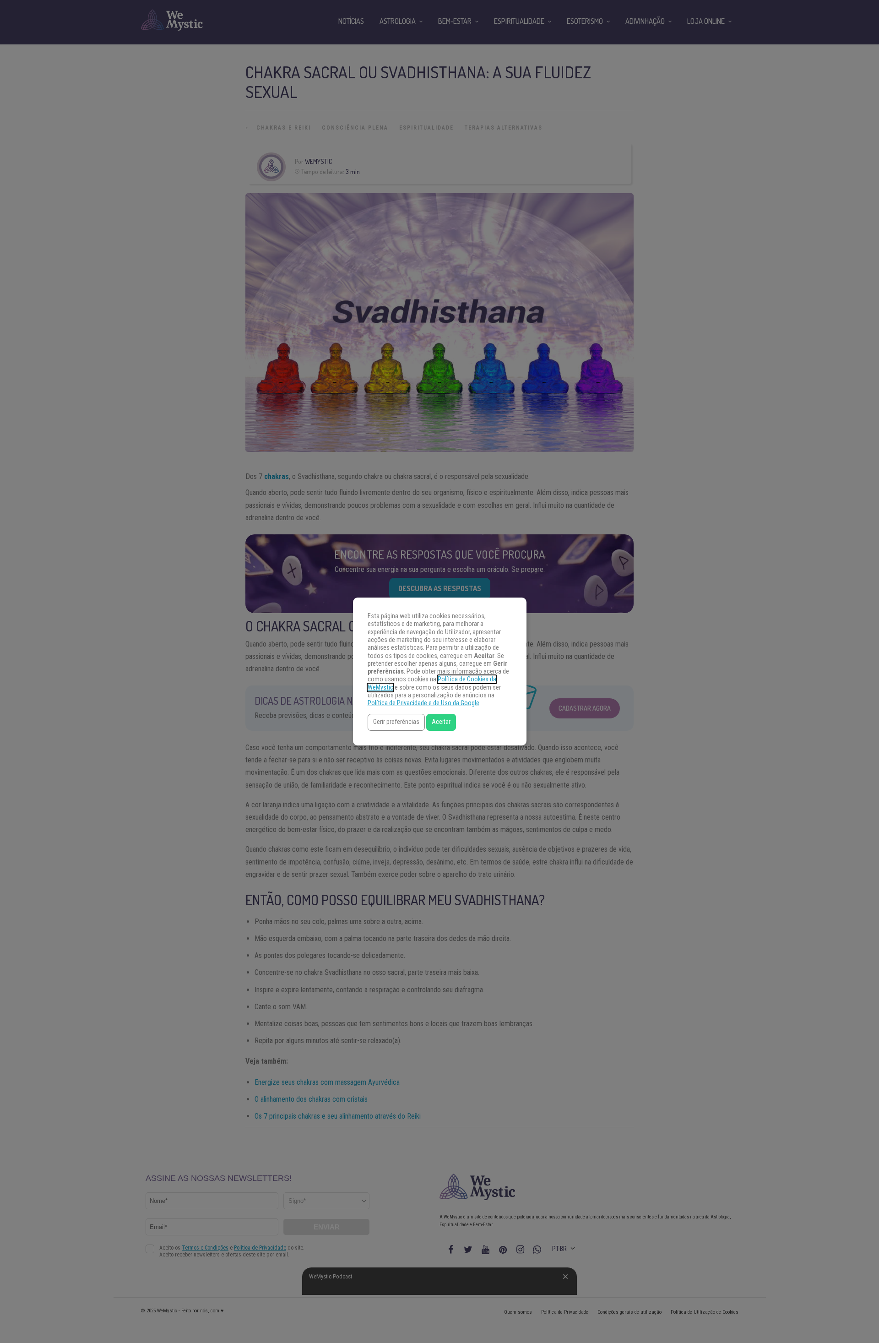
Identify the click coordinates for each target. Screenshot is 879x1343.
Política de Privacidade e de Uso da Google (423, 703)
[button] (396, 722)
